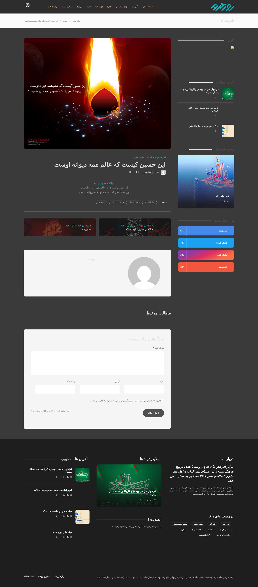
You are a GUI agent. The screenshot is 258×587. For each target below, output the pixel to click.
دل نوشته (99, 6)
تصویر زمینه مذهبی (180, 524)
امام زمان (226, 524)
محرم (65, 21)
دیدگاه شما (158, 348)
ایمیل (116, 381)
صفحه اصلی (148, 6)
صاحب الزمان (225, 530)
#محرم (101, 202)
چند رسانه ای (121, 6)
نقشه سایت (29, 576)
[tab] (81, 459)
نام (162, 381)
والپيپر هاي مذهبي (223, 535)
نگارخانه (134, 6)
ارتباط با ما (52, 6)
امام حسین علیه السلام (156, 157)
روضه (156, 172)
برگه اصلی (76, 21)
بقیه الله (213, 524)
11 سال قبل (151, 500)
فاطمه (210, 530)
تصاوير (142, 157)
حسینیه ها (86, 229)
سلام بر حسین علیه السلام (139, 229)
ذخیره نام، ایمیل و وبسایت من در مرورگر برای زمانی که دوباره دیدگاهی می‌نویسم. (125, 400)
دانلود (109, 6)
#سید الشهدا (116, 202)
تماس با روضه (44, 576)
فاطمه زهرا (196, 530)
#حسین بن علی (134, 202)
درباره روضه (67, 6)
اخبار (88, 6)
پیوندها (79, 6)
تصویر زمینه (198, 524)
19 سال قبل (148, 172)
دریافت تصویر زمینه (104, 183)
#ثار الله (151, 202)
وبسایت (71, 381)
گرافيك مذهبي (204, 535)
